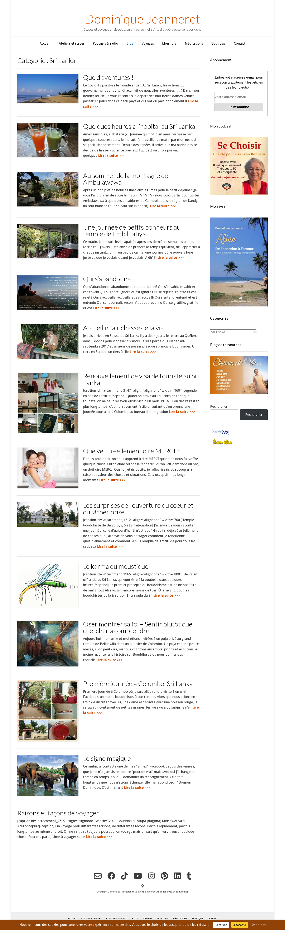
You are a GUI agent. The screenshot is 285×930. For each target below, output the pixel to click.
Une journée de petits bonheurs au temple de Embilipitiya (131, 230)
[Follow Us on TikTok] (124, 876)
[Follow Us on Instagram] (151, 876)
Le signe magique (107, 758)
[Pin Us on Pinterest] (164, 876)
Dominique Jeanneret (142, 18)
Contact (239, 43)
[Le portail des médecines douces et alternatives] (222, 444)
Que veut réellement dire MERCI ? (131, 451)
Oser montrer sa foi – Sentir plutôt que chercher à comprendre (137, 627)
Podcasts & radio (105, 43)
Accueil (45, 43)
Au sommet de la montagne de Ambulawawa (125, 178)
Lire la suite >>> (111, 156)
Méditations (194, 43)
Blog (129, 43)
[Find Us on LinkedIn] (177, 876)
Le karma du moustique (115, 566)
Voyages (148, 43)
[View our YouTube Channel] (138, 876)
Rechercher (218, 406)
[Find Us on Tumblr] (189, 876)
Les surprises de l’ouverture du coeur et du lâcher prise (138, 508)
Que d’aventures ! (108, 77)
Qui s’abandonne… (109, 279)
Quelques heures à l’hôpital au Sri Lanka (139, 126)
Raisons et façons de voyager (58, 813)
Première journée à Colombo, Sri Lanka (138, 683)
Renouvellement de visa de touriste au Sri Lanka (141, 379)
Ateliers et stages (71, 43)
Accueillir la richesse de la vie (123, 328)
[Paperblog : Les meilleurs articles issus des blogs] (220, 434)
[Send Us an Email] (98, 876)
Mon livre (169, 43)
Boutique (218, 43)
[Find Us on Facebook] (111, 876)
